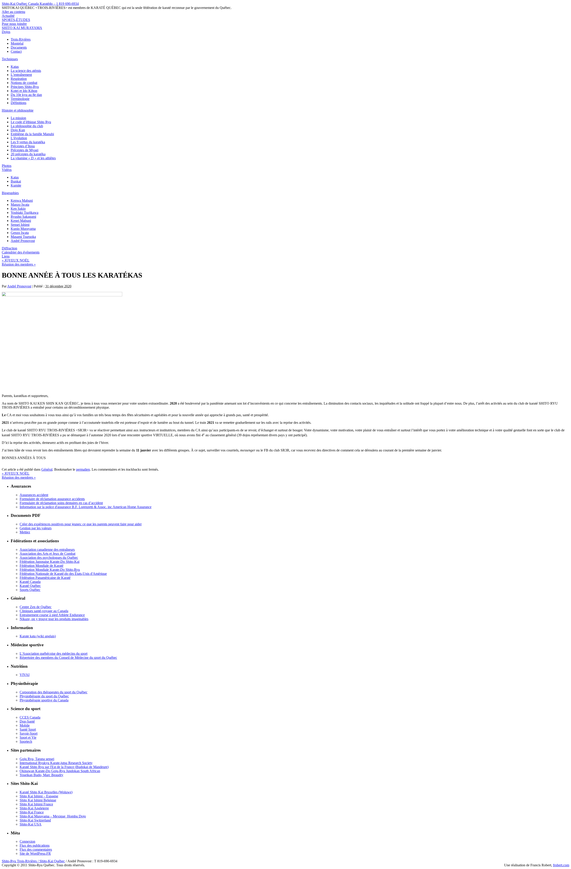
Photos (6, 166)
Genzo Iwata (20, 233)
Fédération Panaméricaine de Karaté (45, 578)
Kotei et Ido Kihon (24, 91)
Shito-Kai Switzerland (35, 820)
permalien (83, 469)
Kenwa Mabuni (22, 200)
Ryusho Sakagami (23, 216)
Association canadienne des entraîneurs (47, 549)
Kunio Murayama (23, 229)
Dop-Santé (27, 721)
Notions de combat (24, 83)
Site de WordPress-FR (35, 853)
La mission (18, 118)
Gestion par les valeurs (36, 528)
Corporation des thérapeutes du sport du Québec (53, 692)
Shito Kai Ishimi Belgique (38, 800)
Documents (19, 47)
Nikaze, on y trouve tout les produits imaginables (54, 619)
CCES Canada (30, 717)
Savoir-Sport (28, 733)
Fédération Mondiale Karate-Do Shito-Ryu (50, 570)
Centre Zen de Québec (36, 607)
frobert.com (561, 865)
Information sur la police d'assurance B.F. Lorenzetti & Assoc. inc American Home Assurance (85, 507)
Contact (16, 51)
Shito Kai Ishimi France (36, 804)
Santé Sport (28, 729)
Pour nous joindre (14, 24)
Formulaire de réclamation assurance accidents (52, 499)
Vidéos (7, 170)
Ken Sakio (18, 208)
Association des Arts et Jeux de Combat (47, 553)
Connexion (27, 841)
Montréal (17, 43)
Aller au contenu (13, 12)
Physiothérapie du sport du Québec (44, 696)
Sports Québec (30, 590)
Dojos (6, 32)
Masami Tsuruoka (23, 237)
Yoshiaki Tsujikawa (24, 212)
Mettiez (25, 532)
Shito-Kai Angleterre (34, 808)
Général (46, 469)
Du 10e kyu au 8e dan (26, 95)
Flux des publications (35, 845)
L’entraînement (21, 75)
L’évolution (19, 138)
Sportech (26, 741)
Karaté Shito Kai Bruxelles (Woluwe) (46, 792)
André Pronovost (23, 241)
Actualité (8, 16)
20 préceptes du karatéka (28, 154)
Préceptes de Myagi (24, 150)
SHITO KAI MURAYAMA (22, 28)
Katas (15, 67)
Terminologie (20, 99)
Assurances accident (34, 495)
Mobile (25, 725)
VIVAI (24, 675)
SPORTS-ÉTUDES (16, 20)
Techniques (10, 59)
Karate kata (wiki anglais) (38, 636)
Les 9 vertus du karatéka (28, 142)
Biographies (10, 193)
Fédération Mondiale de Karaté (41, 566)
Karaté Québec (30, 586)
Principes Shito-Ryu (25, 87)
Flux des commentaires (36, 849)
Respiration (19, 79)
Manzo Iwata (20, 204)
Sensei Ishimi (20, 225)
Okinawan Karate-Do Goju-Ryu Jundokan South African (60, 771)
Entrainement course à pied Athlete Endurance (52, 615)
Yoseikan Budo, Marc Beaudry (41, 775)
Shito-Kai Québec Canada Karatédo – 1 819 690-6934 (40, 4)
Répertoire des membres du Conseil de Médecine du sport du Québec (68, 657)
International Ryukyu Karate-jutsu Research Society (56, 763)
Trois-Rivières (21, 39)
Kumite (16, 185)
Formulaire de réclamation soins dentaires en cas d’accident (61, 503)
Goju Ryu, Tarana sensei (37, 759)
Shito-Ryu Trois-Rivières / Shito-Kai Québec (33, 861)
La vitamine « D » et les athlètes (33, 158)
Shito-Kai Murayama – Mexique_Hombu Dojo (53, 816)
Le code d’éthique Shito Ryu (31, 122)
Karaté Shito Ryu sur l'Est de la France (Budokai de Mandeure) (64, 767)
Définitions (18, 103)
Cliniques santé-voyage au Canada (44, 611)
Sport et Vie (28, 737)
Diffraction (9, 248)
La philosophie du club (27, 126)
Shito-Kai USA (30, 824)
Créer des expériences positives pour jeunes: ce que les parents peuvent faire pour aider (81, 524)
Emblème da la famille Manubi (32, 134)
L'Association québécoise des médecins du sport (53, 653)
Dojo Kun (18, 130)
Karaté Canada (30, 582)
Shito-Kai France (32, 812)
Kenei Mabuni (21, 220)
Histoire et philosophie (17, 110)
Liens (6, 256)
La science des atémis (26, 71)
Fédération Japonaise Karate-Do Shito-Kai (49, 561)
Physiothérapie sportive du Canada (44, 700)
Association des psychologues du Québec (49, 557)
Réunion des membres (19, 264)
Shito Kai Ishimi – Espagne (39, 796)
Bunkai (16, 181)
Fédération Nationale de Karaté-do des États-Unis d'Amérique (63, 574)
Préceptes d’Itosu (23, 146)
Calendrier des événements (20, 252)
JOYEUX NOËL (15, 260)
